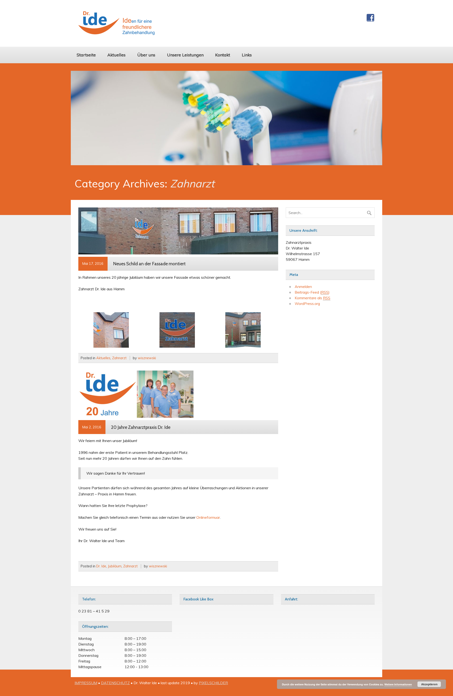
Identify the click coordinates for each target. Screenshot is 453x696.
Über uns (146, 54)
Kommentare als (312, 297)
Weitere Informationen (398, 684)
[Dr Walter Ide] (116, 33)
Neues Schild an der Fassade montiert (149, 263)
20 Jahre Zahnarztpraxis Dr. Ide (140, 427)
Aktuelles (116, 54)
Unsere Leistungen (185, 54)
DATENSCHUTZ (115, 682)
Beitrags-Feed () (312, 292)
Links (247, 54)
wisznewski (147, 358)
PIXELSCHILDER (213, 682)
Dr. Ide (101, 566)
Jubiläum (115, 566)
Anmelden (303, 286)
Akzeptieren (429, 684)
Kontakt (222, 54)
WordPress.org (307, 303)
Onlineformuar (208, 517)
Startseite (86, 54)
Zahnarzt (119, 358)
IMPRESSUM (86, 682)
